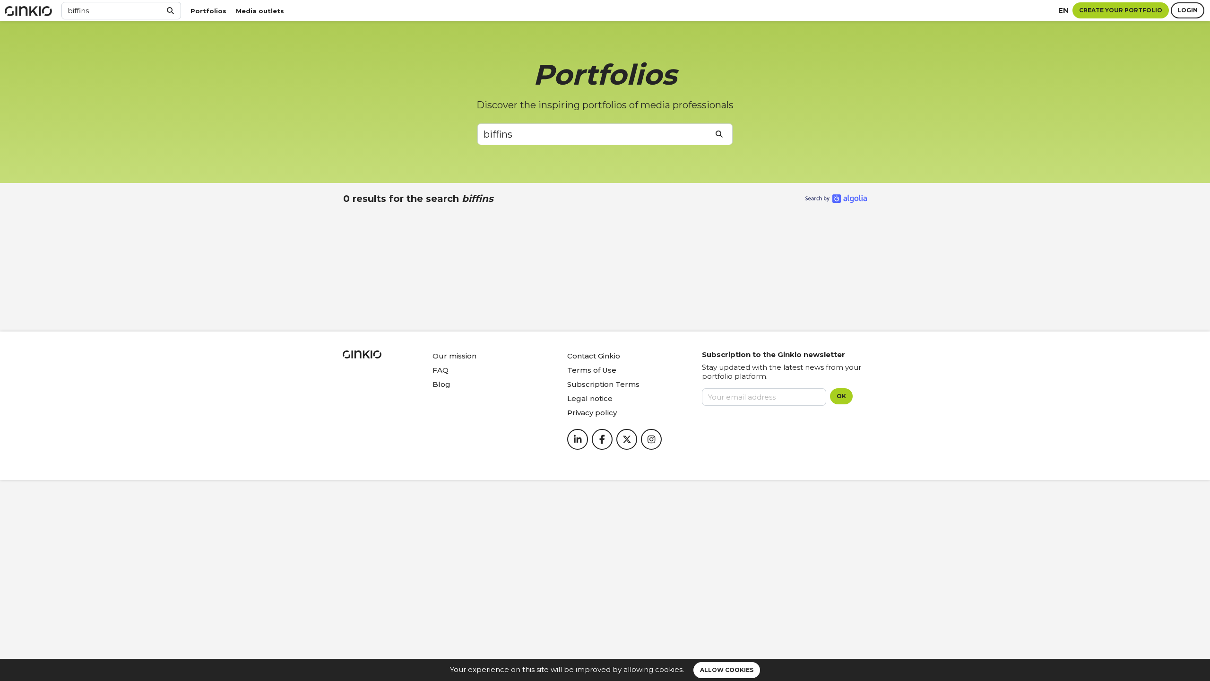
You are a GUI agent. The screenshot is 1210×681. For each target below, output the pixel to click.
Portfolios (208, 11)
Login (1187, 10)
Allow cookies (726, 669)
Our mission (454, 355)
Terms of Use (591, 370)
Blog (441, 384)
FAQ (440, 370)
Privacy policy (592, 412)
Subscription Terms (603, 384)
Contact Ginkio (593, 355)
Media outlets (260, 11)
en (1063, 10)
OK (841, 396)
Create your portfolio (1120, 10)
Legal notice (590, 398)
